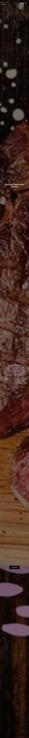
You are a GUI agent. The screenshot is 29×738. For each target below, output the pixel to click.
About (7, 2)
